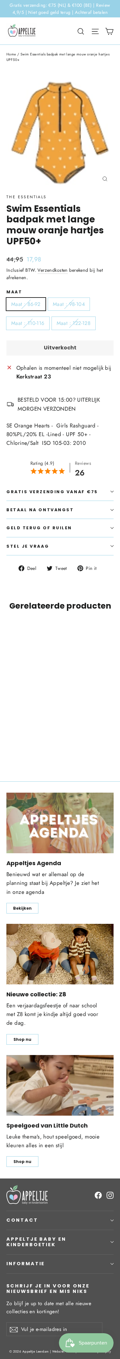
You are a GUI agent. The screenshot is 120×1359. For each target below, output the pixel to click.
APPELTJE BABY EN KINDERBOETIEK (36, 1242)
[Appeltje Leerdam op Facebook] (98, 1194)
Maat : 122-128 (74, 323)
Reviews (83, 463)
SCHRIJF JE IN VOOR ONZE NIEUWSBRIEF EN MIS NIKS (48, 1289)
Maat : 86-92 (26, 304)
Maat (14, 291)
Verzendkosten (52, 270)
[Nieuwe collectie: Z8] (60, 954)
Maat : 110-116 (27, 323)
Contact (22, 1220)
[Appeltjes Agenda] (60, 823)
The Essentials (26, 197)
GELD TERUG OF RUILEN (39, 528)
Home (11, 54)
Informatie (25, 1263)
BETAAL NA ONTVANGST (40, 510)
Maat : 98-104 (69, 304)
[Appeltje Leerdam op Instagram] (110, 1194)
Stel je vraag (27, 546)
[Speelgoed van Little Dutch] (60, 1085)
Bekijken (22, 908)
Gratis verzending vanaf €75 (52, 491)
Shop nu (22, 1039)
